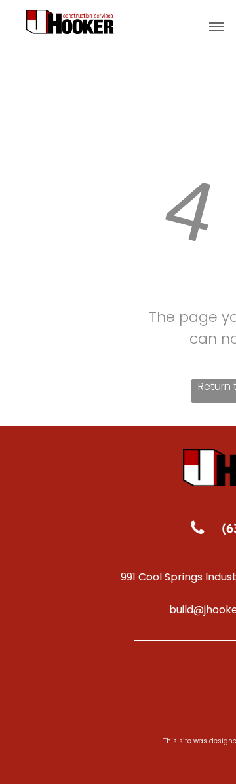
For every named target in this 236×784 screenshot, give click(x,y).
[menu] (216, 27)
